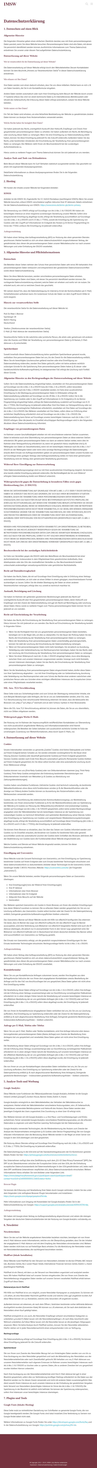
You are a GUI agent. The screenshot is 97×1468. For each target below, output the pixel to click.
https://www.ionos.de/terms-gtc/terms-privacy (60, 205)
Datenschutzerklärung (45, 1465)
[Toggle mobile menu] (92, 4)
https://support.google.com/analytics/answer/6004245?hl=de (61, 1204)
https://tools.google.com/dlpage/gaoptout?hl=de (25, 1196)
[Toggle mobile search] (87, 4)
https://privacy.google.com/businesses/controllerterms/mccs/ (50, 1155)
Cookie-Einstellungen (60, 1465)
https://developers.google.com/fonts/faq (70, 1422)
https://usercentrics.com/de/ (56, 867)
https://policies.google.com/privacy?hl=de (58, 1425)
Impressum (33, 1465)
